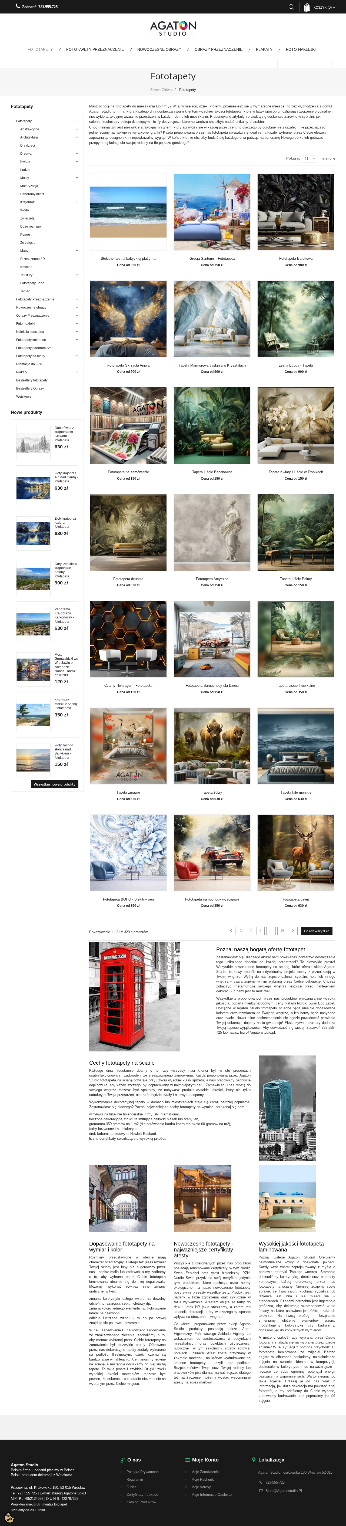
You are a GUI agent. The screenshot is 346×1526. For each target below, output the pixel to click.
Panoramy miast (32, 194)
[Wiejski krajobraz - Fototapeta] (33, 624)
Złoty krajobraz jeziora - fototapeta (65, 523)
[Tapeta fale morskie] (296, 746)
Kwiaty (25, 162)
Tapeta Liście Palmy (296, 579)
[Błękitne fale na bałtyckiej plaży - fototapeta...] (128, 212)
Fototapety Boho (32, 283)
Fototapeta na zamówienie (128, 472)
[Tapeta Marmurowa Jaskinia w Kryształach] (212, 318)
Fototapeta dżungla (128, 579)
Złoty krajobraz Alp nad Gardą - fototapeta (66, 477)
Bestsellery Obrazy (30, 388)
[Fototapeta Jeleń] (296, 852)
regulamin (135, 1479)
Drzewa (26, 153)
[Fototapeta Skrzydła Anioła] (128, 318)
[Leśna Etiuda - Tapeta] (296, 318)
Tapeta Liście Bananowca (212, 472)
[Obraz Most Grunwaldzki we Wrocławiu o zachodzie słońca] (33, 669)
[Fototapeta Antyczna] (212, 532)
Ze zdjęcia (27, 243)
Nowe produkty (26, 412)
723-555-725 (48, 7)
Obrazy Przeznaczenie (218, 49)
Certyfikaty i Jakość (142, 1495)
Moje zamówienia (205, 1472)
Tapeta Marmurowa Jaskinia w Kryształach (212, 365)
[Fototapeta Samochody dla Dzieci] (212, 639)
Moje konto (205, 1460)
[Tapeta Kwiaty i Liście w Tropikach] (296, 425)
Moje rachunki (203, 1479)
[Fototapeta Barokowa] (296, 212)
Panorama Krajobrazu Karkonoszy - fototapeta (64, 615)
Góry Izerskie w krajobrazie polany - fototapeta (66, 570)
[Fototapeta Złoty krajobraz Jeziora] (33, 533)
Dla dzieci (27, 145)
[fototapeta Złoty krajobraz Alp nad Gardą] (33, 488)
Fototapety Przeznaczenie (95, 49)
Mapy (24, 251)
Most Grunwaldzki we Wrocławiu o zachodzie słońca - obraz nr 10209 (66, 665)
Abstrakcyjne (29, 129)
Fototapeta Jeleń (296, 899)
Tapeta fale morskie (296, 792)
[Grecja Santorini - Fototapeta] (212, 212)
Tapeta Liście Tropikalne (296, 686)
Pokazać (293, 158)
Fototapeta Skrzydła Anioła (128, 365)
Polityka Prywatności (143, 1472)
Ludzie (25, 170)
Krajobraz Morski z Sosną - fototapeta (66, 704)
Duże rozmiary (31, 226)
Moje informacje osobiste (211, 1495)
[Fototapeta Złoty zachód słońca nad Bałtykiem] (33, 760)
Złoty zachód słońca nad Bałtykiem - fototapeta (64, 751)
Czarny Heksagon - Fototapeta (128, 686)
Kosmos (26, 267)
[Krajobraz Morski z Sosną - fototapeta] (33, 715)
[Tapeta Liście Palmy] (296, 532)
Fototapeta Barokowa (295, 258)
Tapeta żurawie (128, 792)
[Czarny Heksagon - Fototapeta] (128, 639)
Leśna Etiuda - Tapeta (296, 365)
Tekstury (26, 275)
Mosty (24, 178)
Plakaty (264, 49)
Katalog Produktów (141, 1502)
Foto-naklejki (301, 49)
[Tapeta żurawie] (128, 746)
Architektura (29, 137)
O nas (132, 1487)
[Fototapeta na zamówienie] (128, 425)
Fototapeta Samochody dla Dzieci (212, 686)
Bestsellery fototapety (32, 380)
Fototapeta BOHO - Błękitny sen (128, 899)
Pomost (25, 234)
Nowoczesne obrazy (159, 49)
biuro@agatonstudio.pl (70, 1493)
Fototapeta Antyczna (212, 579)
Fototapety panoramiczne (35, 348)
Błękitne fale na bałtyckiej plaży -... (128, 258)
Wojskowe (23, 396)
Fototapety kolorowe (31, 340)
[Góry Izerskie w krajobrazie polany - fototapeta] (33, 579)
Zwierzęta (27, 218)
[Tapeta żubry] (212, 746)
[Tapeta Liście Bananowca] (212, 425)
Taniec (25, 291)
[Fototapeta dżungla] (128, 532)
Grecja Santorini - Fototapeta (212, 258)
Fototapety (40, 49)
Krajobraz (27, 202)
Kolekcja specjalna (30, 332)
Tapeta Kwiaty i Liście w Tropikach (296, 472)
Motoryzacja (29, 186)
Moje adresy (201, 1487)
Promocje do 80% (29, 364)
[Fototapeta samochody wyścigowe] (212, 852)
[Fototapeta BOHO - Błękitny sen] (128, 852)
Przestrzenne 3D (32, 259)
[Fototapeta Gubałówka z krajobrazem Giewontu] (33, 443)
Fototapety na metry (30, 356)
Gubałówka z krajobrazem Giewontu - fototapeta (64, 434)
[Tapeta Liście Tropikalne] (296, 639)
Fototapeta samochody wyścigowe (212, 899)
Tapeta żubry (212, 792)
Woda (24, 210)
